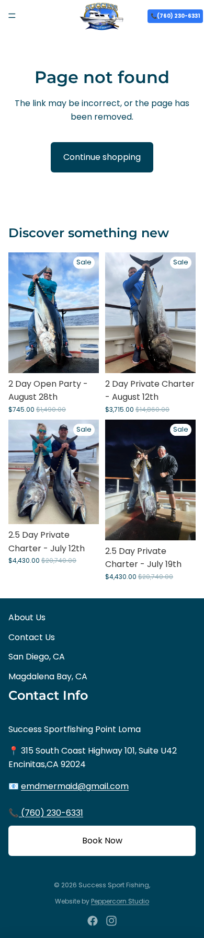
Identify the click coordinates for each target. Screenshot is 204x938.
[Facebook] (92, 920)
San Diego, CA (36, 657)
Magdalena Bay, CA (47, 676)
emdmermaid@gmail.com (75, 786)
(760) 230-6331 (51, 813)
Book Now (102, 841)
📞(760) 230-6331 (175, 16)
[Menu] (12, 16)
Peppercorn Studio (120, 901)
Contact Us (31, 637)
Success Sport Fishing (113, 885)
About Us (27, 617)
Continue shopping (102, 157)
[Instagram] (111, 920)
